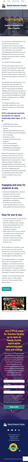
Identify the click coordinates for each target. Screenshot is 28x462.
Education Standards (16, 233)
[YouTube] (12, 430)
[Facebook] (8, 430)
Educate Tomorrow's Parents (14, 6)
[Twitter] (16, 430)
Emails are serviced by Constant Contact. (13, 402)
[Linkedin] (19, 430)
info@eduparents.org (14, 440)
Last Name (7, 389)
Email (6, 378)
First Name (7, 384)
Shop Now (7, 289)
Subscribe (14, 407)
